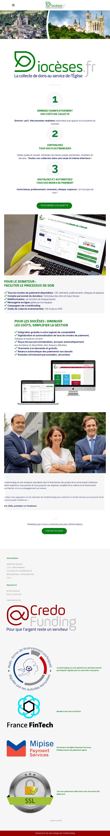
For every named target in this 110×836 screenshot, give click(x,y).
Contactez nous (54, 531)
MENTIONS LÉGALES (15, 564)
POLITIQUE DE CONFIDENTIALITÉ (19, 571)
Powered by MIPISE (56, 821)
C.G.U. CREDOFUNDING (16, 567)
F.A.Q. (9, 578)
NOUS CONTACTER (14, 594)
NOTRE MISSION (13, 591)
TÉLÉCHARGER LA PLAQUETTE (54, 205)
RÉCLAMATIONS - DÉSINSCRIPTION (20, 574)
